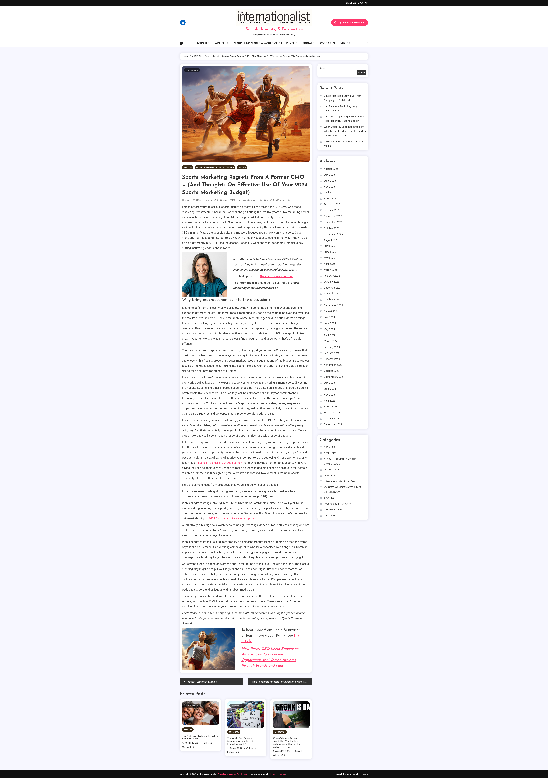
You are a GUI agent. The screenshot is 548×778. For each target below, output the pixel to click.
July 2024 (329, 317)
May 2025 (329, 257)
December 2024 (333, 287)
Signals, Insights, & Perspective (274, 29)
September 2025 (333, 234)
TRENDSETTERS (333, 509)
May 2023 (329, 394)
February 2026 (332, 204)
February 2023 (332, 412)
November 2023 (333, 364)
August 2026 (331, 168)
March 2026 (330, 198)
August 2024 (331, 311)
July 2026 (329, 174)
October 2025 (331, 228)
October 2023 (331, 370)
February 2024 (332, 347)
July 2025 (329, 245)
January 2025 (331, 281)
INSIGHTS (202, 43)
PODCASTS (327, 43)
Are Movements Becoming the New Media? (344, 143)
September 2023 (333, 376)
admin (209, 200)
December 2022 (333, 424)
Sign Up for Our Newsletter (351, 22)
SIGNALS (308, 43)
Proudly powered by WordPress (232, 774)
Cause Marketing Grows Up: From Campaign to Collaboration (342, 98)
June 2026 (330, 180)
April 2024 (329, 335)
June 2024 (330, 323)
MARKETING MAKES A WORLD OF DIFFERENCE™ (265, 43)
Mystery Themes (277, 774)
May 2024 (329, 329)
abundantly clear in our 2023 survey (220, 462)
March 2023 (330, 406)
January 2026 (331, 210)
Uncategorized (332, 515)
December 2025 (333, 216)
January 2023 (331, 418)
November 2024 (333, 293)
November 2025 (333, 222)
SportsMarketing (255, 200)
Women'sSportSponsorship (277, 200)
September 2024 (333, 305)
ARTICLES (221, 43)
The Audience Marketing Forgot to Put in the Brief (200, 737)
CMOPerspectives (238, 200)
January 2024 (331, 352)
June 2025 (330, 251)
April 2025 (329, 263)
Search (323, 68)
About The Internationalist (348, 774)
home (365, 774)
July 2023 (329, 382)
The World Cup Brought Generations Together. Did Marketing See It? (240, 741)
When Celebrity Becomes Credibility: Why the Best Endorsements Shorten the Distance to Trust (286, 742)
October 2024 (331, 299)
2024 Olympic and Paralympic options (232, 518)
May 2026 (329, 186)
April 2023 (329, 400)
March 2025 (330, 269)
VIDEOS (345, 43)
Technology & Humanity (337, 503)
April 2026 (329, 192)
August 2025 (331, 240)
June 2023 (330, 388)
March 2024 (330, 341)
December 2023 (333, 358)
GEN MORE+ (234, 732)
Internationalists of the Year (339, 481)
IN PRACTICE (279, 732)
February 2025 (332, 275)
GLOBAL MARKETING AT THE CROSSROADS (215, 167)
